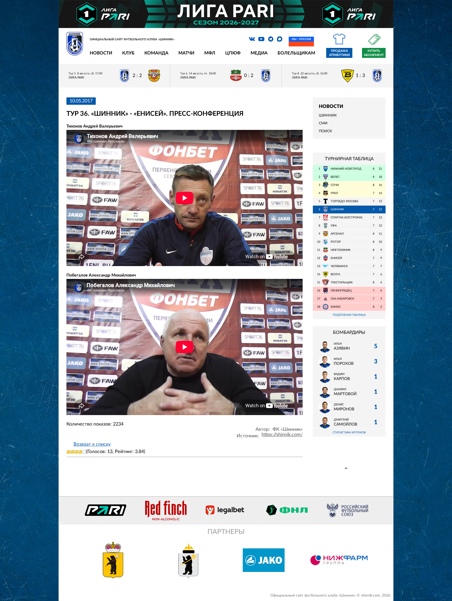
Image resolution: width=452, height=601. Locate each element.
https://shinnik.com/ (282, 434)
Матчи (186, 53)
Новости (101, 53)
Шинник (328, 115)
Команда (156, 53)
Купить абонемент (374, 53)
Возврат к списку (92, 444)
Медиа (259, 53)
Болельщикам (296, 53)
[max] (279, 39)
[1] (68, 452)
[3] (76, 452)
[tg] (271, 39)
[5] (84, 452)
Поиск (325, 131)
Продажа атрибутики (339, 53)
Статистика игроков (349, 432)
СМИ (323, 123)
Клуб (128, 53)
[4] (80, 452)
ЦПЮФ (233, 53)
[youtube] (261, 39)
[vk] (252, 39)
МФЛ (209, 53)
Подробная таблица (349, 314)
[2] (72, 452)
